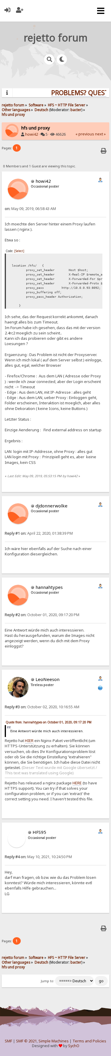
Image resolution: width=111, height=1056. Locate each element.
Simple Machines (53, 1041)
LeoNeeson (47, 679)
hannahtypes (49, 587)
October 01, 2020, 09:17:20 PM (42, 614)
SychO (73, 1045)
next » (100, 134)
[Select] (19, 251)
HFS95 (39, 832)
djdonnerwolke (51, 506)
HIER (29, 740)
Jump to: (47, 981)
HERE (77, 783)
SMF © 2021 (26, 1041)
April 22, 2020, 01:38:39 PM (39, 533)
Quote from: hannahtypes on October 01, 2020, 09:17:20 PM (48, 722)
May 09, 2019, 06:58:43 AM (30, 208)
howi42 (31, 134)
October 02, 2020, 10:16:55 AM (42, 706)
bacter (75, 109)
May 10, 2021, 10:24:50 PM (38, 856)
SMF (8, 1041)
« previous (84, 134)
